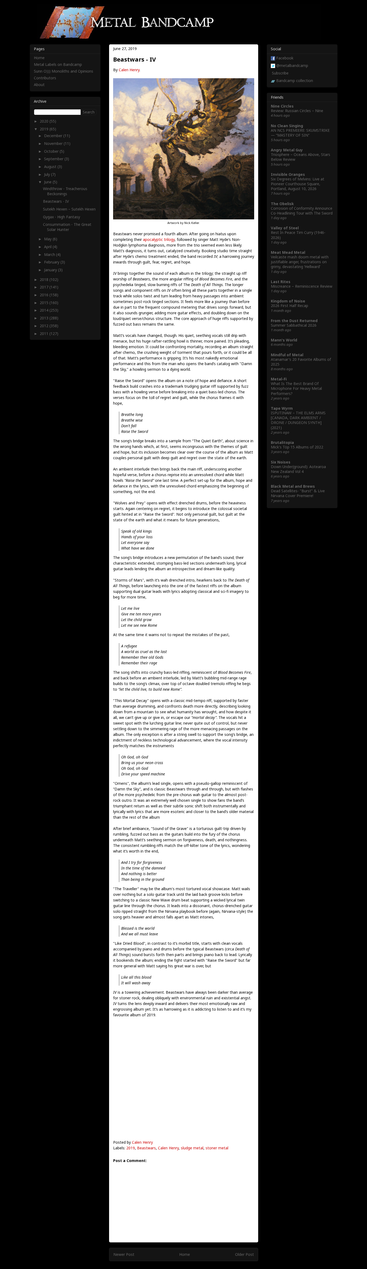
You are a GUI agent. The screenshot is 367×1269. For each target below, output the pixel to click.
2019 (130, 1147)
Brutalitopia (282, 442)
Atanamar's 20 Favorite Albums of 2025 (301, 362)
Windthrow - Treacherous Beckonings (65, 191)
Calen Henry (129, 69)
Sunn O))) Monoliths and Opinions (63, 71)
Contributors (45, 77)
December (53, 135)
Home (184, 1254)
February (52, 262)
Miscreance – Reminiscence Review (301, 286)
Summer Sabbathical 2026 (293, 325)
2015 (44, 302)
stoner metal (217, 1147)
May (48, 238)
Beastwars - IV (56, 201)
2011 (44, 333)
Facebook (284, 57)
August (50, 166)
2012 (44, 325)
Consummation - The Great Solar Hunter (67, 227)
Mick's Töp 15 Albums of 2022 (297, 447)
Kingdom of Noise (288, 301)
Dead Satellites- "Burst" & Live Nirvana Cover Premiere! (298, 493)
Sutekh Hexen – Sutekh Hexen (69, 209)
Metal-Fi (279, 379)
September (54, 158)
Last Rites (280, 281)
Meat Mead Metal (288, 252)
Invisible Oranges (288, 174)
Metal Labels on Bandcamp (58, 64)
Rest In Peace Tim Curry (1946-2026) (298, 235)
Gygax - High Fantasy (61, 216)
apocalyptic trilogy (159, 239)
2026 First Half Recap (289, 305)
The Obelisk (282, 203)
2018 (44, 279)
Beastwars (146, 1147)
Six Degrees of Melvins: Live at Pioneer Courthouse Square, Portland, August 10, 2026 (297, 183)
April (48, 246)
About (39, 84)
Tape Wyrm (282, 408)
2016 (44, 294)
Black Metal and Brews (293, 486)
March (50, 254)
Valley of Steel (285, 227)
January (51, 269)
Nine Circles (282, 106)
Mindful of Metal (287, 354)
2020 (44, 121)
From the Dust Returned (294, 320)
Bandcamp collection (294, 80)
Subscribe (280, 73)
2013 (44, 317)
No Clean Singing (287, 125)
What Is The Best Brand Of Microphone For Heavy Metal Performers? (296, 388)
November (54, 143)
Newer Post (123, 1254)
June (48, 181)
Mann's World (284, 340)
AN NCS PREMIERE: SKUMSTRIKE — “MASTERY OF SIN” (300, 133)
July (47, 174)
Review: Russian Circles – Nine (297, 110)
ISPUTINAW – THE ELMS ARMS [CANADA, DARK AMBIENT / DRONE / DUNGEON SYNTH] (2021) (298, 420)
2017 (44, 287)
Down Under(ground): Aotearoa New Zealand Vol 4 (298, 469)
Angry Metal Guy (287, 149)
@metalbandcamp (292, 65)
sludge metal (192, 1147)
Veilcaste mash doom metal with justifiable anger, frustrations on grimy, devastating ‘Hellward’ (300, 261)
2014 (44, 310)
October (52, 151)
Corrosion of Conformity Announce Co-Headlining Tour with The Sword (302, 211)
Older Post (244, 1254)
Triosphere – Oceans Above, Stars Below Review (300, 157)
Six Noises (280, 462)
